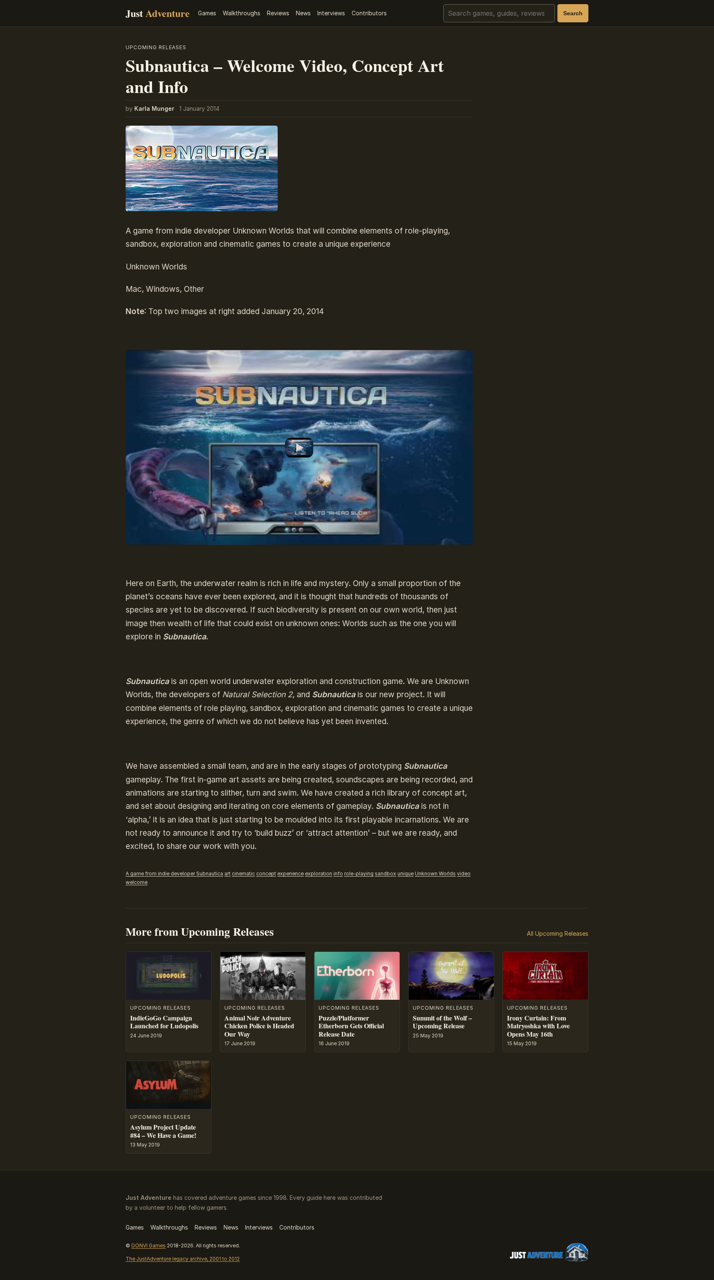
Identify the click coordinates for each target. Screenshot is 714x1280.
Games (207, 13)
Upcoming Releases (156, 47)
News (303, 13)
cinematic (243, 873)
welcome (137, 882)
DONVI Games (148, 1245)
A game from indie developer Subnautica (174, 873)
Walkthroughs (241, 13)
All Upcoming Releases (557, 933)
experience (290, 873)
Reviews (278, 13)
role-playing (359, 873)
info (338, 873)
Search (573, 13)
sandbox (385, 873)
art (227, 873)
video (464, 873)
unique (405, 873)
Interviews (331, 13)
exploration (318, 873)
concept (266, 873)
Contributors (369, 13)
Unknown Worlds (435, 873)
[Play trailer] (299, 448)
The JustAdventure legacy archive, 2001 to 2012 (183, 1259)
